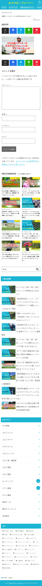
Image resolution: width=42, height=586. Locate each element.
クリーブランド (8, 542)
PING (5, 534)
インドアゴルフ (8, 538)
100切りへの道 (8, 531)
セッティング (7, 481)
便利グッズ (6, 502)
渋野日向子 (36, 564)
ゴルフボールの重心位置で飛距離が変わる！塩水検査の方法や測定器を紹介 (27, 406)
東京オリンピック (9, 509)
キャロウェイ (32, 538)
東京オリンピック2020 (22, 564)
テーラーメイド (19, 553)
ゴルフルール (7, 446)
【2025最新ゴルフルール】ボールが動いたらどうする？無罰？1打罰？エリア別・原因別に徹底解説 (21, 378)
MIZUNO (30, 531)
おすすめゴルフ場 (16, 534)
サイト (4, 136)
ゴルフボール (35, 546)
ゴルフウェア (7, 432)
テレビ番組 (6, 495)
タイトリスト (31, 549)
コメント (6, 85)
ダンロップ (7, 553)
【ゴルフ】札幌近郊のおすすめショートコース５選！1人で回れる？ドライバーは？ (28, 365)
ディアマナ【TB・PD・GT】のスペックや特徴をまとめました (27, 290)
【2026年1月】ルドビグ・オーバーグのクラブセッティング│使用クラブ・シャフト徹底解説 (21, 330)
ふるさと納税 (30, 534)
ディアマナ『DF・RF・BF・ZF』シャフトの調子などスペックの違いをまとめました (28, 342)
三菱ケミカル (31, 560)
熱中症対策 (7, 568)
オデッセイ (20, 538)
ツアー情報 (6, 488)
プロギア (34, 557)
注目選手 (5, 516)
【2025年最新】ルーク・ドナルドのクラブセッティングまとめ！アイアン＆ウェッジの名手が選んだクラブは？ (21, 393)
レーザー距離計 (8, 560)
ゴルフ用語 (6, 474)
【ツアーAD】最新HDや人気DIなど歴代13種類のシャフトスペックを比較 (27, 354)
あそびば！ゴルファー (21, 2)
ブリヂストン (8, 557)
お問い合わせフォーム (27, 7)
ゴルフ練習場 (8, 549)
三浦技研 (20, 560)
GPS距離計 (20, 531)
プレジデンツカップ (22, 557)
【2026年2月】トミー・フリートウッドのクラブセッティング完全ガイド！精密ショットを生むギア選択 (20, 303)
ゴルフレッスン (8, 453)
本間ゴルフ (7, 564)
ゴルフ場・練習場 (9, 460)
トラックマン (32, 553)
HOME (5, 578)
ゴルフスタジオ (22, 546)
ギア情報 (5, 425)
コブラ (37, 542)
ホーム (4, 7)
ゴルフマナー (7, 439)
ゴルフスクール (8, 546)
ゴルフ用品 (6, 467)
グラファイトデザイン (24, 542)
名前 (4, 114)
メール (5, 125)
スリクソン (19, 549)
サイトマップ (13, 7)
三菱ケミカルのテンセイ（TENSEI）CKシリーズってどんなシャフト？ (28, 316)
